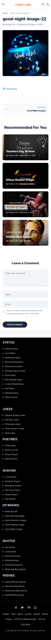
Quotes (28, 614)
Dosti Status (10, 375)
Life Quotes (10, 547)
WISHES (9, 575)
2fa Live (41, 619)
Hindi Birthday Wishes (14, 595)
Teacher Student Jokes (15, 415)
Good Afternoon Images (15, 520)
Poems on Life (11, 450)
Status (20, 614)
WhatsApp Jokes (12, 424)
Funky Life (23, 4)
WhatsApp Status (13, 357)
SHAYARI (9, 470)
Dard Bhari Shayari (13, 485)
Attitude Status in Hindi (15, 371)
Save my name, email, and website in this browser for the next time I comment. (25, 312)
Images (9, 619)
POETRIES (10, 439)
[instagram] (28, 607)
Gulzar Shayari (11, 454)
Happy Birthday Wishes (15, 582)
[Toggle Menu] (3, 4)
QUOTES (9, 541)
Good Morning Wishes (15, 586)
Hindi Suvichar (11, 397)
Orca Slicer (25, 624)
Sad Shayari (10, 499)
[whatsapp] (35, 607)
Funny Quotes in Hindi (14, 428)
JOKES (8, 409)
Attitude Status (11, 349)
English (6, 614)
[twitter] (22, 607)
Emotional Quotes (13, 556)
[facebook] (16, 607)
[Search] (43, 4)
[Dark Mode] (48, 4)
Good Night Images (13, 529)
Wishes (45, 614)
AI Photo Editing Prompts (25, 619)
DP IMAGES (11, 505)
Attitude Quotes (12, 560)
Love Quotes (10, 551)
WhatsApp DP (11, 511)
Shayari (36, 614)
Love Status (10, 353)
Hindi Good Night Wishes (16, 591)
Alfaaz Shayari (11, 494)
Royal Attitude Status (14, 362)
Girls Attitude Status (13, 379)
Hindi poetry (10, 445)
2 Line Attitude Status (14, 384)
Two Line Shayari (12, 490)
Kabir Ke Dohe (11, 459)
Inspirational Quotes (13, 366)
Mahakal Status (12, 393)
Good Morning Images (15, 516)
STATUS (8, 342)
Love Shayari (10, 477)
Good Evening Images (14, 525)
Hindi (13, 614)
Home (5, 13)
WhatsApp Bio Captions (15, 569)
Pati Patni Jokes (12, 420)
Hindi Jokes (10, 433)
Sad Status (10, 388)
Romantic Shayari (12, 481)
